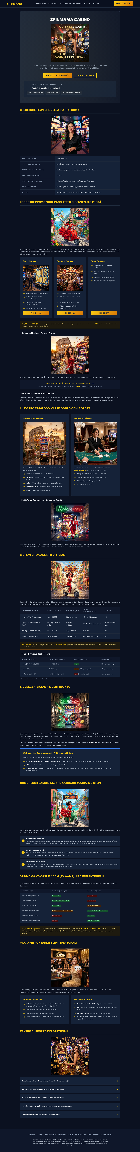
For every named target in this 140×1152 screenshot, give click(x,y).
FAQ (98, 3)
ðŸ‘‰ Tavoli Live (52, 92)
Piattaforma (41, 3)
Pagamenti (77, 3)
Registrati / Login (123, 4)
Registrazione (89, 3)
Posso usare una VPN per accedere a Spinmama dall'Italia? (43, 1098)
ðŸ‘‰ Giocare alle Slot (35, 92)
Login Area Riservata (85, 75)
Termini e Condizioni (36, 1135)
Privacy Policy (50, 1135)
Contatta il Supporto (83, 1135)
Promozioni (52, 3)
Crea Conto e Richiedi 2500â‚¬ (57, 75)
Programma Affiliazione (102, 1135)
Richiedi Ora (36, 313)
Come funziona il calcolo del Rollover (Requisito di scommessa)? (45, 1081)
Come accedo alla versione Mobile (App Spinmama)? (41, 1115)
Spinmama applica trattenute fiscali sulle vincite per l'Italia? (43, 1089)
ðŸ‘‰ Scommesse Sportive (71, 92)
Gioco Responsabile (65, 1135)
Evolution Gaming (80, 470)
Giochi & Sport (65, 3)
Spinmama (14, 3)
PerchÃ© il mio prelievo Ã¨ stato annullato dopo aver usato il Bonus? (47, 1106)
